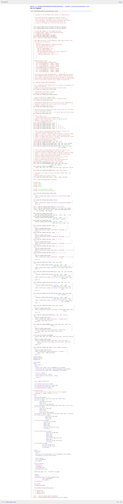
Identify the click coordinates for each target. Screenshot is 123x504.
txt (117, 502)
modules (67, 6)
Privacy (11, 502)
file (56, 11)
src (36, 6)
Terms (14, 502)
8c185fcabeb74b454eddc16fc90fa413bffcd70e (50, 6)
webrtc (32, 6)
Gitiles (7, 502)
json (121, 502)
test (88, 6)
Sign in (120, 2)
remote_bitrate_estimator (78, 6)
